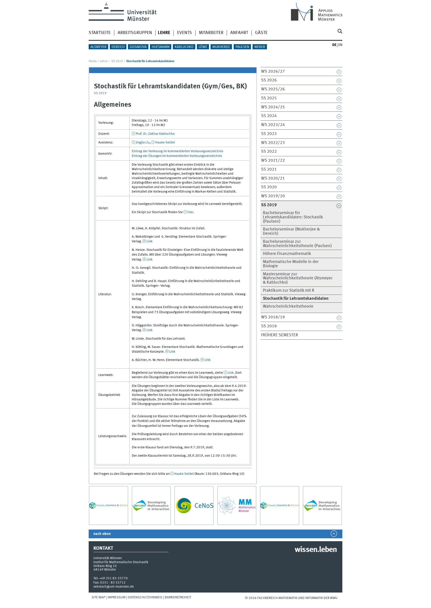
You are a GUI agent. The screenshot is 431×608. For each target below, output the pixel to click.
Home (93, 61)
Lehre (103, 61)
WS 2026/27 (273, 71)
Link (150, 241)
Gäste (261, 33)
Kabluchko (184, 47)
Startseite (100, 33)
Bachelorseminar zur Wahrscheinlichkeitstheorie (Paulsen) (297, 244)
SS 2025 (269, 98)
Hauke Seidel (165, 142)
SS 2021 (269, 169)
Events (184, 33)
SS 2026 (269, 80)
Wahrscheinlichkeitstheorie (288, 306)
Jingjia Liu (143, 142)
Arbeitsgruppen (135, 33)
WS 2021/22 (273, 161)
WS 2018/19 (273, 317)
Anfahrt (239, 33)
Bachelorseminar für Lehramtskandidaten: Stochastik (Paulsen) (293, 217)
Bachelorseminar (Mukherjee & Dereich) (291, 231)
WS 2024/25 (273, 107)
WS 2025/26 (273, 89)
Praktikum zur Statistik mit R (288, 291)
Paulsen (242, 47)
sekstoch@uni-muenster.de (113, 586)
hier (190, 212)
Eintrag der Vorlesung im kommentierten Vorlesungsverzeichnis (177, 151)
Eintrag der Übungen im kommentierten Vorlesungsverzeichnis (177, 156)
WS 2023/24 (273, 125)
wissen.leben (316, 550)
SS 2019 (117, 61)
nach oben (102, 534)
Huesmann (160, 47)
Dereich (118, 47)
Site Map (98, 597)
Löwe (203, 47)
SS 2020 (269, 187)
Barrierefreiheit (178, 597)
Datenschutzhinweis (145, 597)
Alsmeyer (98, 47)
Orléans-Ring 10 (105, 566)
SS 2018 (269, 326)
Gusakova (138, 47)
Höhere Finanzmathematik (287, 254)
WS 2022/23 (273, 143)
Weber (259, 47)
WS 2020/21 (273, 178)
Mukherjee (221, 47)
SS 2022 (269, 152)
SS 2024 (269, 116)
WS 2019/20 (273, 196)
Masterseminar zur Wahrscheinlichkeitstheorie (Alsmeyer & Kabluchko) (297, 278)
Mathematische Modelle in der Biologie (291, 264)
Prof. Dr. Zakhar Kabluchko (155, 134)
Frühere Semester (279, 335)
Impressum (116, 597)
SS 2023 (269, 134)
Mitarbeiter (211, 33)
